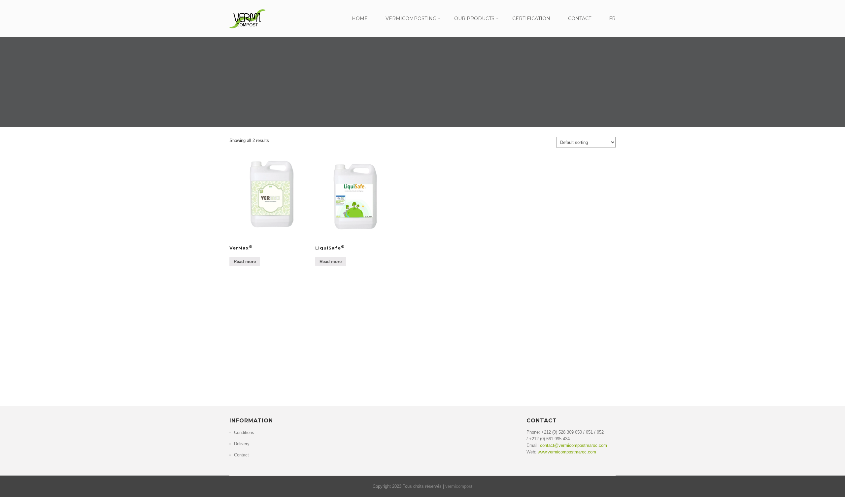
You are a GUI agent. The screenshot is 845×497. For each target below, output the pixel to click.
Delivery (242, 443)
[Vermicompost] (247, 30)
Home (360, 18)
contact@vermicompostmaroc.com (573, 445)
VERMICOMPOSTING (411, 18)
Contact (241, 454)
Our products (474, 18)
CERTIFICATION (531, 18)
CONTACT (579, 18)
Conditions (244, 432)
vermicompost (458, 486)
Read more (245, 261)
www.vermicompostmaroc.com (567, 451)
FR (612, 18)
